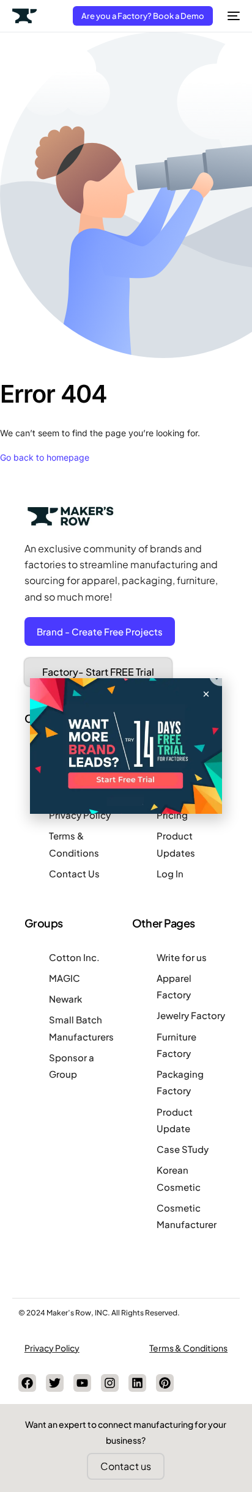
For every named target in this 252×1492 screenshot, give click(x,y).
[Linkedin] (137, 1383)
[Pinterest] (165, 1383)
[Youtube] (82, 1383)
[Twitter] (55, 1383)
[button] (206, 694)
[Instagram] (110, 1383)
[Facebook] (27, 1383)
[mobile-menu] (232, 16)
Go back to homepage (44, 457)
